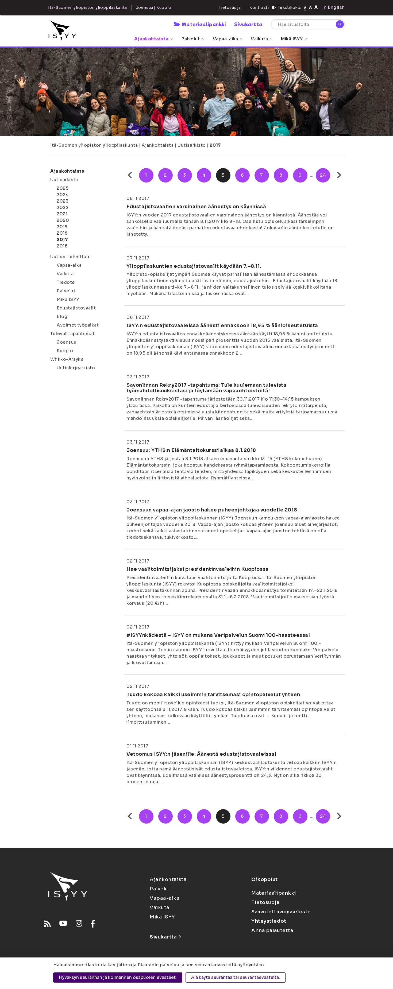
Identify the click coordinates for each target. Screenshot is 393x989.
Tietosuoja (230, 7)
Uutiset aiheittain (70, 256)
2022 (62, 207)
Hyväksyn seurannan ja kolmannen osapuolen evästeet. (118, 977)
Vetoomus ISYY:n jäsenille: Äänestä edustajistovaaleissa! (201, 754)
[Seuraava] (339, 175)
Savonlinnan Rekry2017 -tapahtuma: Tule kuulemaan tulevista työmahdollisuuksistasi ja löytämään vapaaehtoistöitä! (206, 388)
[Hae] (340, 24)
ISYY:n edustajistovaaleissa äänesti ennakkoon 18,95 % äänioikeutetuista (222, 325)
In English (333, 7)
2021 (62, 214)
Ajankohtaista (151, 39)
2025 (62, 188)
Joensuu (67, 342)
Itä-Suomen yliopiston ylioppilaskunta (94, 145)
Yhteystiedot (268, 921)
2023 (62, 201)
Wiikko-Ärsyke (66, 359)
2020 (63, 220)
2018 (62, 233)
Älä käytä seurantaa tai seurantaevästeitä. (235, 977)
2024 (63, 194)
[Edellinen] (130, 175)
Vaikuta (259, 39)
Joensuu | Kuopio (153, 7)
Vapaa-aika (225, 39)
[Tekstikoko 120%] (316, 7)
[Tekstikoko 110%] (310, 7)
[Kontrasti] (274, 7)
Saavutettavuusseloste (281, 912)
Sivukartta (248, 24)
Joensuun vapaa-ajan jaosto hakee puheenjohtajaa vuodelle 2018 (211, 510)
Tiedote (66, 282)
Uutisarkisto (192, 145)
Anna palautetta (272, 930)
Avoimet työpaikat (78, 325)
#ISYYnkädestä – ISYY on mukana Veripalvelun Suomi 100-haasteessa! (218, 635)
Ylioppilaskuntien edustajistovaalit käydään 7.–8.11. (193, 266)
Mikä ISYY (292, 39)
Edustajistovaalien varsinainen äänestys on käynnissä (196, 207)
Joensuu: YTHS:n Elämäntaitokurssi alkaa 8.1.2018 (191, 450)
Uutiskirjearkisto (76, 368)
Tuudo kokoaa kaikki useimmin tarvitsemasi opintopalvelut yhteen (213, 694)
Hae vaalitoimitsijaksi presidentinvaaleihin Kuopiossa (197, 569)
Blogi (63, 316)
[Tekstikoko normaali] (305, 7)
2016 (62, 246)
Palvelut (190, 39)
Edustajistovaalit (76, 308)
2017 (215, 145)
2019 (62, 227)
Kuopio (65, 351)
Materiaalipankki (204, 24)
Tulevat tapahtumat (72, 333)
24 (323, 175)
